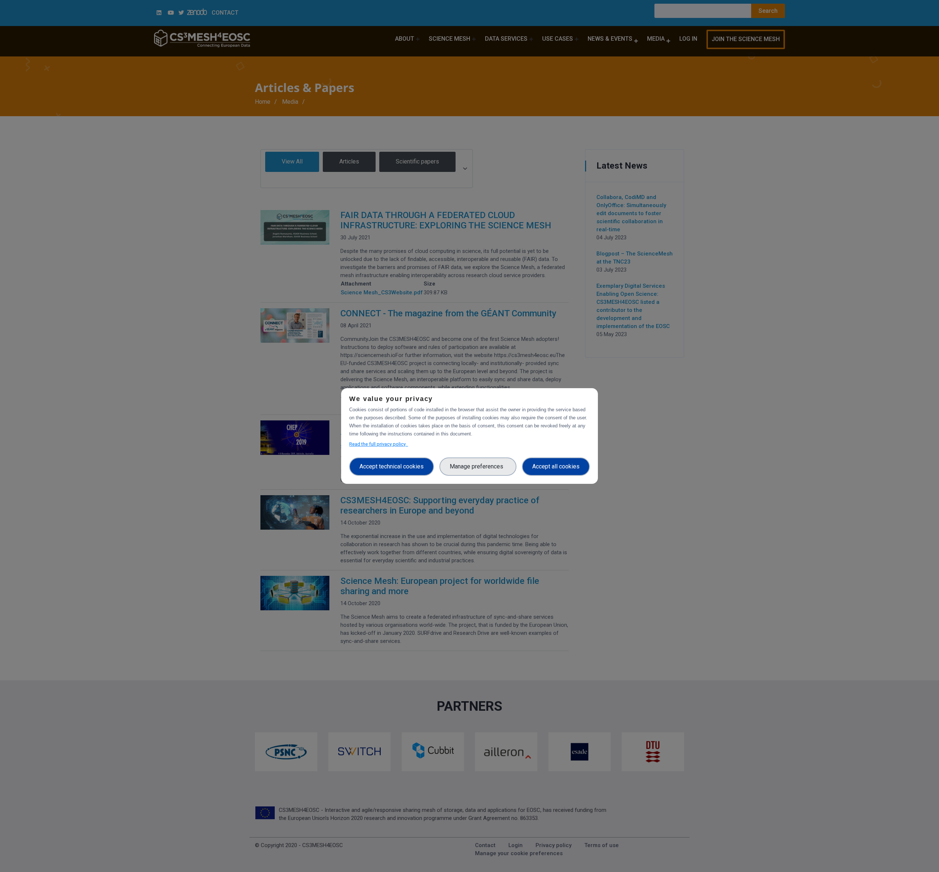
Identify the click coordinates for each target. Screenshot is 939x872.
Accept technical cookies (391, 466)
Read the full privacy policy (378, 444)
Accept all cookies (556, 466)
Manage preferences (478, 466)
